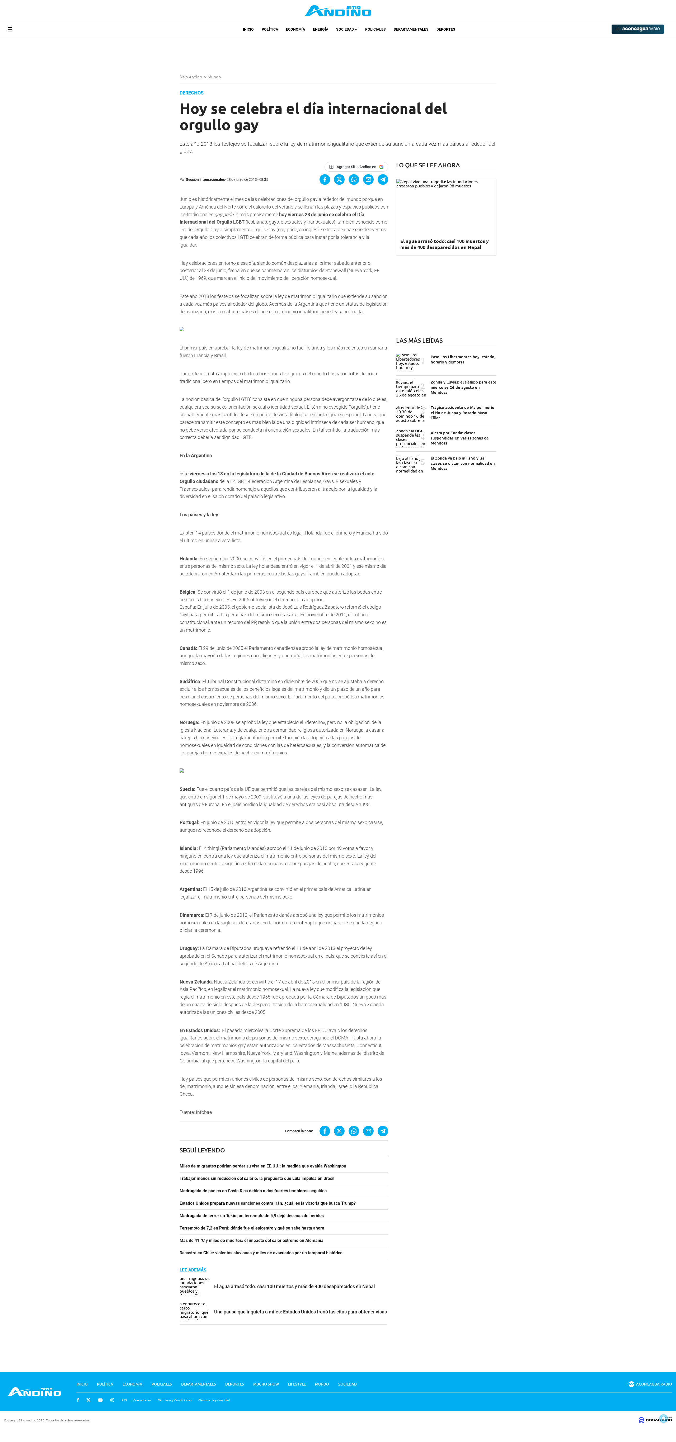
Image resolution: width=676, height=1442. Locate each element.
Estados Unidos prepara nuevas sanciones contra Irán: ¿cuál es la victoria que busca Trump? (268, 1203)
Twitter (88, 1400)
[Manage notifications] (663, 1418)
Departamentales (411, 29)
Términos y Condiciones (175, 1400)
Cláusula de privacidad (214, 1400)
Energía (320, 29)
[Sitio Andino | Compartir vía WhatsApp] (354, 179)
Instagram (112, 1400)
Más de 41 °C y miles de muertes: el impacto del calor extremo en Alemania (251, 1240)
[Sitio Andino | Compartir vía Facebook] (325, 179)
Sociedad (345, 29)
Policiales (375, 29)
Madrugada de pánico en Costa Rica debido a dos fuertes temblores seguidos (253, 1191)
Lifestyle (297, 1384)
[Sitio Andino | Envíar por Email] (368, 179)
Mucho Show (266, 1384)
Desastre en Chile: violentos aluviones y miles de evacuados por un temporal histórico (261, 1253)
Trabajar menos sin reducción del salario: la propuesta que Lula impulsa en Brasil (257, 1178)
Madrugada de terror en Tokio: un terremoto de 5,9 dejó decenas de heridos (252, 1216)
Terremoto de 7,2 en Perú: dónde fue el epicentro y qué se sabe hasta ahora (252, 1228)
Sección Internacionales (205, 179)
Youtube (100, 1400)
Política (270, 29)
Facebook (78, 1400)
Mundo (215, 76)
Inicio (248, 29)
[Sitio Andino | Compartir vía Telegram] (383, 179)
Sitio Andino (191, 76)
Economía (295, 29)
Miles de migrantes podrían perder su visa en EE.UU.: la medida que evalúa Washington (263, 1166)
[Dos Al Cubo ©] (655, 1421)
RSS (124, 1400)
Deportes (445, 29)
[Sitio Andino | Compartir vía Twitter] (339, 179)
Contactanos (142, 1400)
